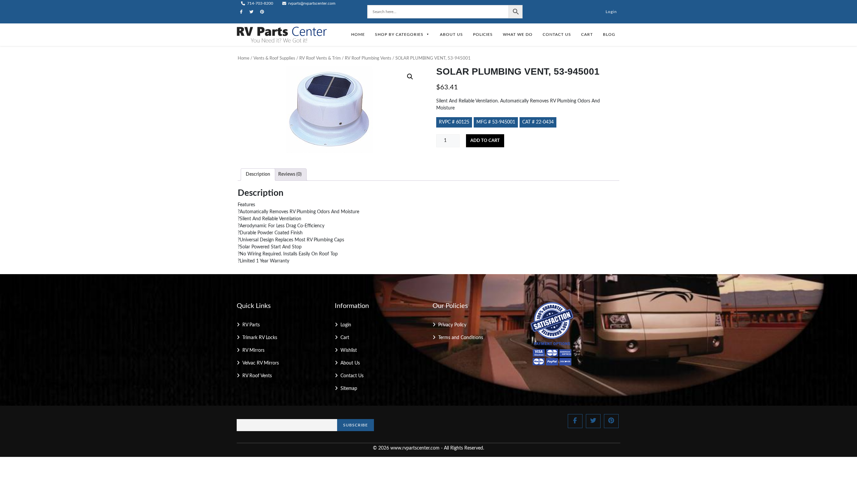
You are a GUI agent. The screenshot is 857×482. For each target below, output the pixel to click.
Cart (587, 34)
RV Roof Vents (257, 376)
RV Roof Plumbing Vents (368, 58)
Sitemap (348, 388)
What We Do (518, 34)
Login (611, 12)
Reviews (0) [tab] (290, 174)
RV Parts (251, 325)
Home (358, 34)
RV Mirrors (253, 350)
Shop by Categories (399, 34)
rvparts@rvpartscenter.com (311, 3)
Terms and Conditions (460, 337)
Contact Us (557, 34)
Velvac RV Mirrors (260, 363)
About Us (451, 34)
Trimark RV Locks (259, 337)
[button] (410, 77)
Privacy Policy (452, 325)
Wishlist (348, 350)
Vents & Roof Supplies (274, 58)
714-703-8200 (259, 3)
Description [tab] (258, 174)
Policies (483, 34)
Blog (609, 34)
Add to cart (485, 141)
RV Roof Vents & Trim (320, 58)
